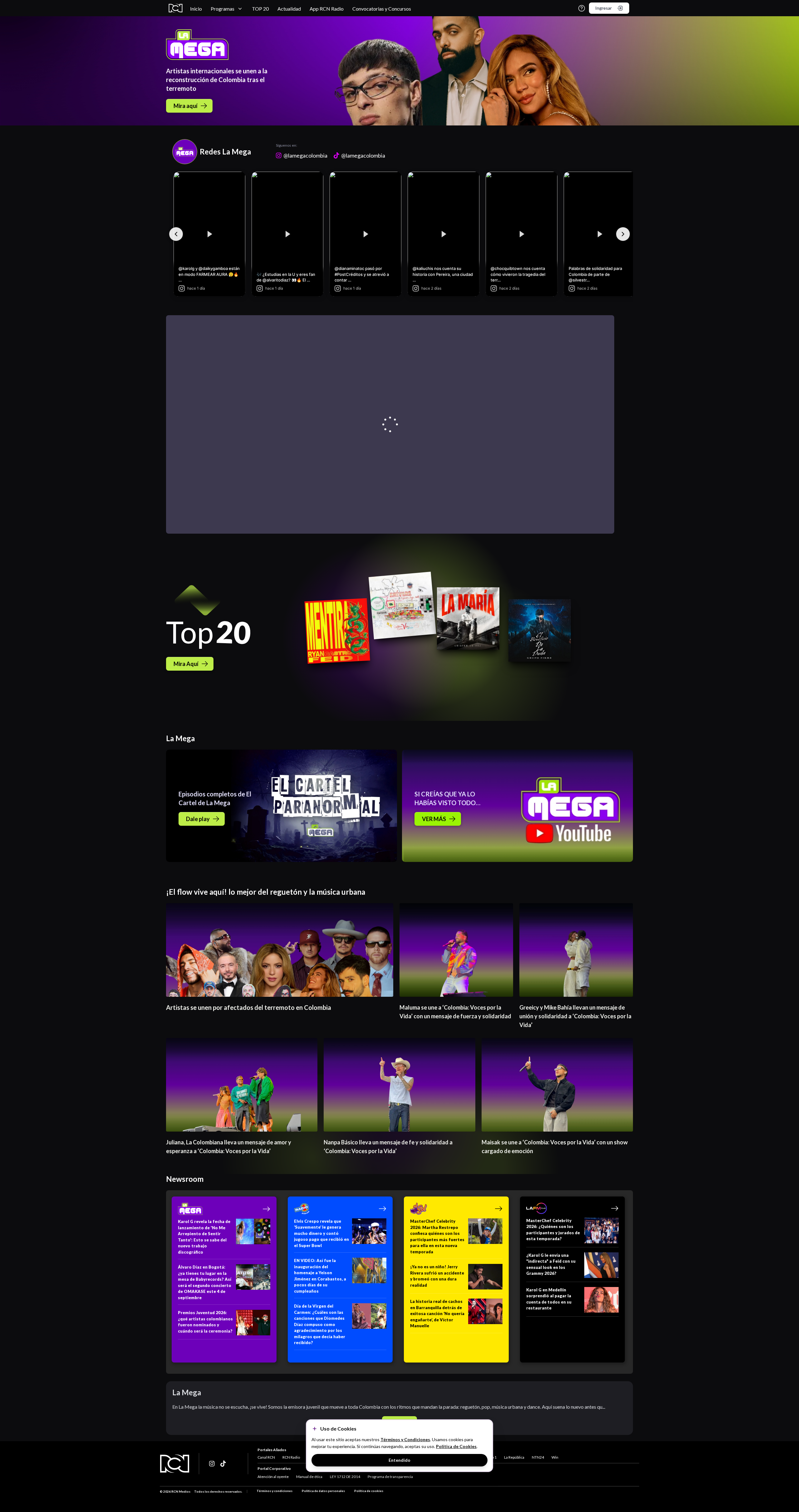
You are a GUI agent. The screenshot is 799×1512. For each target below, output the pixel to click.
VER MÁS (434, 818)
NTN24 (538, 1457)
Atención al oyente (273, 1476)
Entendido (399, 1460)
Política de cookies (368, 1491)
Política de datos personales (323, 1491)
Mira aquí (186, 105)
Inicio (196, 9)
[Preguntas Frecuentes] (581, 8)
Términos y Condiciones (405, 1439)
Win (554, 1457)
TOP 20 (260, 9)
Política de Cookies (456, 1446)
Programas (222, 9)
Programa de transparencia (390, 1476)
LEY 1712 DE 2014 (345, 1476)
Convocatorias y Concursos (381, 9)
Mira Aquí (186, 663)
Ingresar (603, 8)
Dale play (198, 818)
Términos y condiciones (274, 1491)
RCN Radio (291, 1457)
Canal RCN (266, 1457)
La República (514, 1457)
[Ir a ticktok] (212, 1464)
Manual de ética (309, 1476)
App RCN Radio (327, 9)
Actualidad (289, 9)
